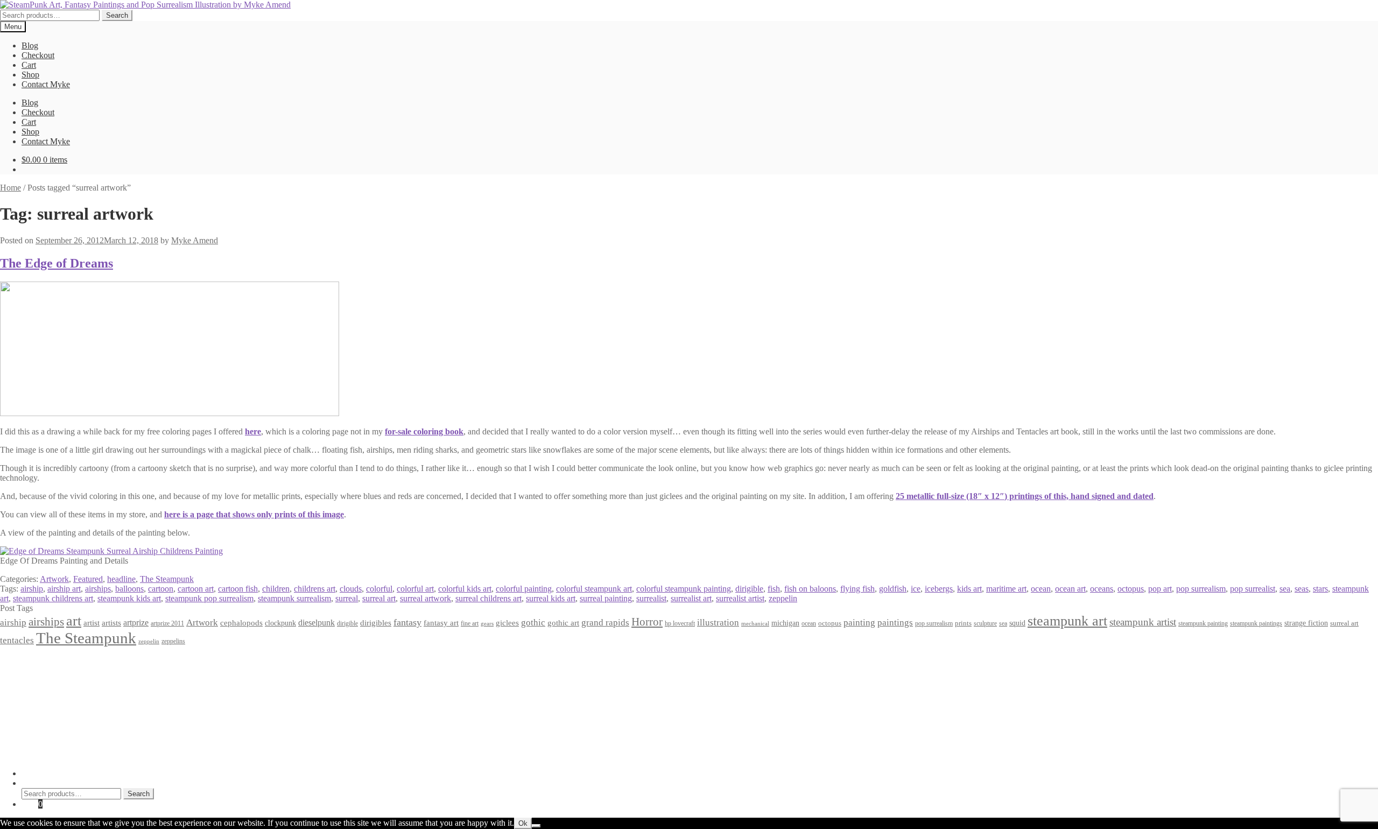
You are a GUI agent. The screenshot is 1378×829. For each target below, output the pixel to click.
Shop (30, 74)
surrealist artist (740, 598)
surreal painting (606, 598)
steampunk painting (1203, 623)
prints (963, 623)
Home (10, 187)
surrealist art (691, 598)
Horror (647, 622)
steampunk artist (1142, 622)
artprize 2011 (167, 623)
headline (121, 579)
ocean (1041, 588)
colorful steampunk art (594, 588)
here (253, 431)
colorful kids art (464, 588)
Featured (88, 579)
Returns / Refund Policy (62, 679)
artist (91, 622)
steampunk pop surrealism (209, 598)
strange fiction (1306, 623)
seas (1302, 588)
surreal (346, 598)
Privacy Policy (46, 660)
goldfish (892, 588)
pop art (1160, 588)
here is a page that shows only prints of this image (254, 514)
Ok (523, 823)
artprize (136, 622)
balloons (129, 588)
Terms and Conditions (59, 670)
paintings (895, 622)
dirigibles (375, 622)
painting (859, 622)
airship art (64, 588)
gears (487, 624)
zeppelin (783, 598)
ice (915, 588)
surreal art (379, 598)
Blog (30, 45)
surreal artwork (425, 598)
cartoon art (196, 588)
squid (1017, 623)
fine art (470, 623)
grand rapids (605, 622)
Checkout (38, 55)
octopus (1130, 588)
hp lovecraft (680, 623)
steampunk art (1067, 621)
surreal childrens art (488, 598)
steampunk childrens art (53, 598)
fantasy (407, 622)
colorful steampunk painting (683, 588)
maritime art (1006, 588)
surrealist (651, 598)
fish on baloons (810, 588)
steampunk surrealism (294, 598)
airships (98, 588)
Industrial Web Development (167, 755)
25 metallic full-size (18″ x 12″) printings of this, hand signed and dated (1025, 496)
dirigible (749, 588)
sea (1284, 588)
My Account (43, 773)
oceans (1101, 588)
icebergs (939, 588)
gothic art (563, 623)
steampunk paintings (1256, 623)
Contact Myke (46, 84)
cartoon (160, 588)
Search (117, 15)
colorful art (415, 588)
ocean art (1070, 588)
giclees (507, 623)
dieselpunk (316, 622)
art (73, 621)
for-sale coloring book (424, 431)
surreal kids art (550, 598)
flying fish (857, 588)
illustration (718, 622)
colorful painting (524, 588)
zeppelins (173, 641)
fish (774, 588)
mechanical (755, 624)
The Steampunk (167, 579)
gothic (533, 622)
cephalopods (241, 623)
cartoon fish (238, 588)
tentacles (17, 640)
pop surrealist (1252, 588)
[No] (536, 825)
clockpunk (280, 623)
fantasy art (441, 623)
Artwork (54, 579)
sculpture (985, 623)
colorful (379, 588)
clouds (351, 588)
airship (31, 588)
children (276, 588)
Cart (29, 64)
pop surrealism (1201, 588)
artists (111, 622)
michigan (785, 623)
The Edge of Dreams (56, 263)
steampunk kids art (129, 598)
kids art (969, 588)
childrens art (314, 588)
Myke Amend (194, 240)
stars (1320, 588)
